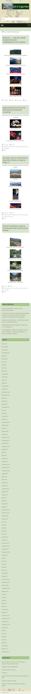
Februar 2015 (5, 573)
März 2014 (4, 606)
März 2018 (4, 479)
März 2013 (4, 642)
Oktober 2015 (5, 549)
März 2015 (4, 570)
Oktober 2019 (5, 443)
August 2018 (5, 473)
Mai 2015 (4, 564)
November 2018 (5, 467)
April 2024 (4, 368)
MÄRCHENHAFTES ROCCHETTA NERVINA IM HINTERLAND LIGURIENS (14, 110)
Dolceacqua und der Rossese (9, 670)
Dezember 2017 (5, 488)
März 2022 (4, 401)
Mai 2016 (4, 528)
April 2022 (4, 398)
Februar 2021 (5, 416)
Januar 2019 (4, 461)
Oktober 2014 (5, 585)
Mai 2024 (4, 365)
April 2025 (4, 356)
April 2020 (4, 428)
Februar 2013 (5, 645)
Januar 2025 (4, 359)
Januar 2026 (4, 350)
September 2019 (6, 446)
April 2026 (4, 344)
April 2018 (4, 476)
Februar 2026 (5, 346)
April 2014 (4, 603)
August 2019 (5, 449)
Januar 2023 (4, 389)
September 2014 (6, 588)
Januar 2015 (4, 576)
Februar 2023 (5, 386)
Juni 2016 (4, 525)
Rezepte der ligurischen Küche (9, 680)
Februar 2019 (5, 458)
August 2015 (5, 555)
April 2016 (4, 531)
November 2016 (5, 513)
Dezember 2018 (5, 464)
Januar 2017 (4, 507)
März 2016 (4, 534)
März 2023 (4, 383)
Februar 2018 (5, 482)
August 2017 (5, 494)
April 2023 (4, 380)
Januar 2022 (4, 404)
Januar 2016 (4, 540)
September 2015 (6, 552)
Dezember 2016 (5, 510)
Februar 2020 (5, 431)
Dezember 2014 (5, 579)
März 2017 (4, 501)
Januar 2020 (4, 434)
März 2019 (4, 455)
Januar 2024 (4, 377)
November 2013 (5, 618)
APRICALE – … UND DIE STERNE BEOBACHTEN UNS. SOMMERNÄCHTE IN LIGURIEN (14, 40)
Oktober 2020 (5, 425)
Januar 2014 (4, 612)
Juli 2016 (4, 522)
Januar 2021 (4, 419)
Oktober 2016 (5, 516)
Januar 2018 (4, 485)
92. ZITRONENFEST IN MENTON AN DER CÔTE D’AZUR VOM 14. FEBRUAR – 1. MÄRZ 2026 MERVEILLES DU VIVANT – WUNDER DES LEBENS (14, 331)
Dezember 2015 (5, 543)
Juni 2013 (4, 633)
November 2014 (5, 582)
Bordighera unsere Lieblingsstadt (9, 666)
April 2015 (4, 567)
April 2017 (4, 497)
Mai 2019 (4, 452)
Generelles (19, 100)
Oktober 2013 (5, 621)
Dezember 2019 (5, 437)
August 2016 (5, 519)
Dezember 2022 (5, 392)
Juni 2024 (4, 362)
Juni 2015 (4, 561)
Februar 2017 (5, 504)
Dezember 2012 (5, 651)
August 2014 (5, 591)
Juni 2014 (4, 597)
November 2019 (5, 440)
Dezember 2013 (5, 615)
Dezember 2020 (5, 422)
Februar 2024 (5, 374)
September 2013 (6, 624)
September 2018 (6, 470)
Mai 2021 (4, 410)
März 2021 (4, 413)
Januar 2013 (4, 648)
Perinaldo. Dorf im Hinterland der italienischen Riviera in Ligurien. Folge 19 (15, 160)
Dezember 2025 (5, 353)
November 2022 (5, 395)
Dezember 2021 (5, 407)
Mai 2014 (4, 600)
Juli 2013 (4, 630)
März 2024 (4, 371)
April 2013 (4, 639)
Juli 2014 (4, 594)
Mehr (26, 100)
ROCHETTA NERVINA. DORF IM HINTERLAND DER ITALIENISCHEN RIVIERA (15, 228)
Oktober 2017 (5, 491)
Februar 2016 (5, 537)
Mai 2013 (4, 636)
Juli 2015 (4, 558)
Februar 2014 (5, 609)
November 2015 (5, 546)
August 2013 (5, 627)
